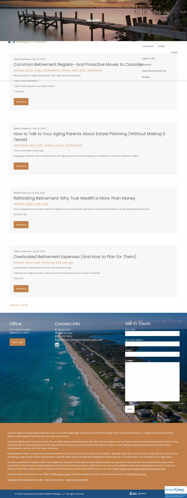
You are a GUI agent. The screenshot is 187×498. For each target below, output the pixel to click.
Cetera (161, 46)
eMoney (146, 77)
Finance (29, 262)
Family (32, 145)
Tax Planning (48, 262)
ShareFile (146, 64)
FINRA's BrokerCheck (60, 474)
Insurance (59, 145)
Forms (174, 52)
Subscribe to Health (19, 305)
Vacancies (147, 46)
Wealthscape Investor (154, 70)
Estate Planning (21, 145)
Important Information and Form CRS (24, 480)
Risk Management (74, 145)
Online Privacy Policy (54, 480)
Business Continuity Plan (77, 480)
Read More (21, 101)
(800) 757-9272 (65, 333)
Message (139, 360)
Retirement (19, 203)
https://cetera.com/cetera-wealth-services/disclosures (139, 469)
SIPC (77, 433)
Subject (138, 350)
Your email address (144, 339)
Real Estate (68, 262)
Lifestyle (29, 203)
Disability (49, 145)
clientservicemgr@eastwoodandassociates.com (79, 339)
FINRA (71, 433)
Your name (140, 329)
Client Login (148, 58)
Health (40, 145)
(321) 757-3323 (63, 329)
